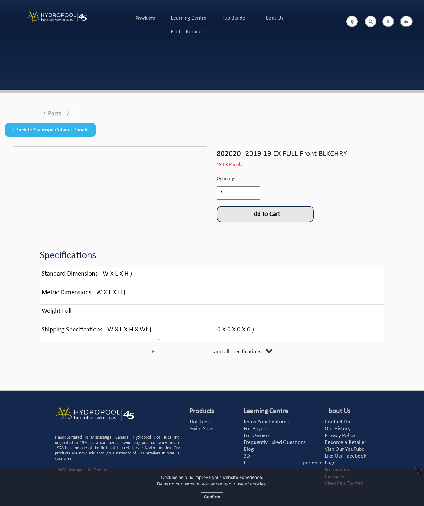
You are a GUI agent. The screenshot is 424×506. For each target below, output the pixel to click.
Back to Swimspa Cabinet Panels (51, 130)
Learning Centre (188, 18)
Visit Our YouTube (344, 449)
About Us (273, 18)
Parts (54, 114)
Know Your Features (266, 422)
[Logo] (57, 17)
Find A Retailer (187, 32)
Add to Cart (265, 214)
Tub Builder (234, 18)
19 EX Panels (229, 164)
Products (145, 18)
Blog (249, 449)
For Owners (257, 436)
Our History (337, 429)
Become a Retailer (345, 442)
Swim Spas (201, 429)
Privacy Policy (340, 436)
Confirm (212, 496)
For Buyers (256, 429)
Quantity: (226, 178)
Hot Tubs (200, 422)
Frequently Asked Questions (275, 442)
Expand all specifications (206, 352)
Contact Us (337, 422)
